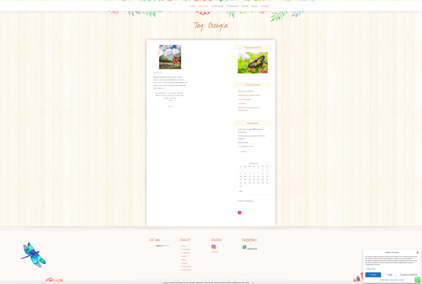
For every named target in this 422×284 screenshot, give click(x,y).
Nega (390, 275)
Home (193, 6)
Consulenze (217, 6)
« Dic (240, 191)
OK (253, 283)
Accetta (373, 275)
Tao (175, 98)
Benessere (171, 95)
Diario (254, 6)
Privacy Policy (394, 280)
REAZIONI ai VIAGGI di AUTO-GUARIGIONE (249, 109)
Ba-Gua (165, 95)
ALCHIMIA (242, 103)
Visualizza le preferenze (408, 275)
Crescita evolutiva (179, 95)
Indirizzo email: (243, 142)
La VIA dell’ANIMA (244, 99)
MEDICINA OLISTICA (245, 91)
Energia (166, 98)
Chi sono (203, 6)
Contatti (401, 280)
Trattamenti (232, 6)
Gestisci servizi (370, 268)
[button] (418, 252)
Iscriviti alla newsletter (245, 129)
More (170, 106)
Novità (245, 6)
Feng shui (171, 98)
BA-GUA (158, 72)
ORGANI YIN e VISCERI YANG (249, 95)
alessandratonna (161, 93)
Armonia (160, 95)
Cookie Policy (384, 280)
